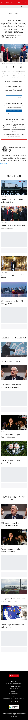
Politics (16, 13)
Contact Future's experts (14, 684)
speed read (14, 17)
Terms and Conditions (14, 686)
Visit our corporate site (19, 714)
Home (10, 13)
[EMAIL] (10, 151)
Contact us (17, 136)
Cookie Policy (14, 691)
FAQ (14, 696)
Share (5, 67)
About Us (14, 681)
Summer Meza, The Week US (14, 35)
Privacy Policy (14, 689)
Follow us (16, 67)
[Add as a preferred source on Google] (14, 707)
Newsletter (24, 67)
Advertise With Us (14, 694)
